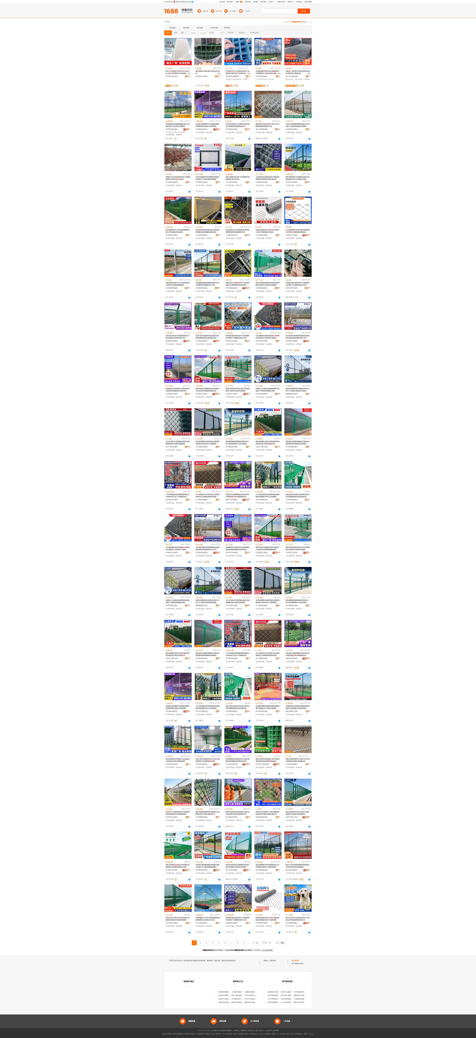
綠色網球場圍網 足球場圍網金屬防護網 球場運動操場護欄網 (238, 125)
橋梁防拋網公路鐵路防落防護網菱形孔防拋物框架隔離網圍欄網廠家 (207, 390)
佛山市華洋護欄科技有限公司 (232, 870)
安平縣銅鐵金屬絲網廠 (292, 923)
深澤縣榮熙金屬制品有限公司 (232, 923)
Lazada (311, 1034)
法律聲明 (236, 1030)
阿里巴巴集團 (166, 1034)
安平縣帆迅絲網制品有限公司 (202, 182)
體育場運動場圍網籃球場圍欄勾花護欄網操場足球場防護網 (207, 813)
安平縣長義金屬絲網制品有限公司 (262, 394)
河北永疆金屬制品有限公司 (202, 764)
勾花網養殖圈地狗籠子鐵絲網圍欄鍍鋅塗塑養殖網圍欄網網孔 (297, 231)
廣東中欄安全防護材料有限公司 (292, 711)
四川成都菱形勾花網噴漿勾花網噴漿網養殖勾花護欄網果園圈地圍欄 (207, 496)
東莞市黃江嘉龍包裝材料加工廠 (291, 995)
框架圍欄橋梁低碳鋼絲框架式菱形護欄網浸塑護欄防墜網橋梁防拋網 (237, 760)
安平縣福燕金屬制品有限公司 (262, 923)
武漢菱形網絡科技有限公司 (253, 992)
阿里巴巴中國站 (189, 1034)
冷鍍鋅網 (246, 79)
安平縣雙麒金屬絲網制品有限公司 (202, 817)
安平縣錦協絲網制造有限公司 (262, 182)
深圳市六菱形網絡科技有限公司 (254, 999)
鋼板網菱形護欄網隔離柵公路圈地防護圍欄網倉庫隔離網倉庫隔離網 (297, 443)
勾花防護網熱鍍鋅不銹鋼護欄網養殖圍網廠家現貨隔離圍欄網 (177, 813)
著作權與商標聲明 (226, 1030)
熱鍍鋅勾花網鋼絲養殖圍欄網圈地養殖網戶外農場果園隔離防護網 (267, 390)
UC (278, 1034)
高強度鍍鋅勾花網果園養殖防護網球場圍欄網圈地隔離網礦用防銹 (237, 231)
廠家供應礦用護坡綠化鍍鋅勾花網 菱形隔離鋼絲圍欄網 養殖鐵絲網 (298, 760)
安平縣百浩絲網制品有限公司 (172, 394)
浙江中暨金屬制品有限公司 (202, 923)
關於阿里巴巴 (259, 1030)
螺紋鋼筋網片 (299, 79)
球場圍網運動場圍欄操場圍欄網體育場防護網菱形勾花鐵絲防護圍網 (267, 707)
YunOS (260, 1034)
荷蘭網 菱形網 (274, 961)
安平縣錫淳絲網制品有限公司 (202, 870)
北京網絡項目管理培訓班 (302, 992)
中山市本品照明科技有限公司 (290, 1002)
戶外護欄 (259, 79)
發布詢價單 (295, 961)
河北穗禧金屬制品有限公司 (232, 235)
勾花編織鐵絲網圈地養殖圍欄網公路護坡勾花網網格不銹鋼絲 (267, 337)
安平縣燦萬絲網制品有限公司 (262, 817)
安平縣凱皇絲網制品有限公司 (172, 235)
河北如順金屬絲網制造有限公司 (232, 288)
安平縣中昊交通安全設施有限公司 (172, 870)
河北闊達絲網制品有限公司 (262, 288)
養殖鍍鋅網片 (237, 79)
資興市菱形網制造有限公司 (240, 995)
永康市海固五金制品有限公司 (292, 817)
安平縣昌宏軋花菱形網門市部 (241, 999)
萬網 (273, 1034)
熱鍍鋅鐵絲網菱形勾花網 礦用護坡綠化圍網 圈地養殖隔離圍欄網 (178, 284)
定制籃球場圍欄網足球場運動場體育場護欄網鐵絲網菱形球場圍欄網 (207, 125)
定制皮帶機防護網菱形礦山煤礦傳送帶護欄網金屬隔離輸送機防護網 (207, 231)
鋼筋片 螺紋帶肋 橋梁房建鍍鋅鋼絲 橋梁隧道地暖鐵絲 (298, 72)
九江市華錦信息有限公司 (276, 999)
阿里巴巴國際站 (177, 1034)
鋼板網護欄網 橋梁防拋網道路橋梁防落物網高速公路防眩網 (268, 443)
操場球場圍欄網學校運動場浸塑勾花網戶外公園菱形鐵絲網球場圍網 (297, 390)
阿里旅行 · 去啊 (231, 1034)
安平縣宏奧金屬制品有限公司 (172, 500)
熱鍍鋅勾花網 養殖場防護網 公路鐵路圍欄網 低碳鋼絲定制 (178, 178)
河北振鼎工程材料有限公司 (232, 394)
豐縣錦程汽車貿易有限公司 (303, 995)
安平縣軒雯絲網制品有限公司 (262, 711)
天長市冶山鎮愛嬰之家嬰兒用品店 (292, 992)
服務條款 (243, 1030)
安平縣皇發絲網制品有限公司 (172, 76)
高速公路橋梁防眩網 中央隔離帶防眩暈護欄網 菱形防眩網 (238, 178)
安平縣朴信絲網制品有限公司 (232, 341)
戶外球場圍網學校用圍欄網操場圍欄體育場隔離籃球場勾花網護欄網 (267, 496)
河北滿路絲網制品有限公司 (202, 447)
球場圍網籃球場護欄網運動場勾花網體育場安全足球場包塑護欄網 (177, 125)
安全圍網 (169, 132)
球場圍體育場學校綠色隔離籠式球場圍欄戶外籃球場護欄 (267, 72)
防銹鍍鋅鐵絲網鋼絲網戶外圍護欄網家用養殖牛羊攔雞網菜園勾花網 (297, 284)
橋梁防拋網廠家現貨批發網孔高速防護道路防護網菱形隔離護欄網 (297, 813)
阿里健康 (298, 1034)
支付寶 (282, 1034)
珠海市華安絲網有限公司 (292, 288)
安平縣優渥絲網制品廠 (232, 447)
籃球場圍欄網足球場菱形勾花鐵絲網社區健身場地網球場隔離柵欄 (177, 760)
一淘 (223, 1034)
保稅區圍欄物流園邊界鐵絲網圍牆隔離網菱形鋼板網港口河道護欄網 (207, 443)
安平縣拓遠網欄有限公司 (292, 764)
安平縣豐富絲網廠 (172, 288)
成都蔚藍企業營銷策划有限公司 (278, 992)
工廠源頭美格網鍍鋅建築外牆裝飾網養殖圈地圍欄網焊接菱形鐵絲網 (267, 178)
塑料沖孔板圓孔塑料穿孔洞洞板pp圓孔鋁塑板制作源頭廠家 (177, 72)
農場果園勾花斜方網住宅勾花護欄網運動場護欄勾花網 (267, 125)
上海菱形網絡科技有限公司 (240, 992)
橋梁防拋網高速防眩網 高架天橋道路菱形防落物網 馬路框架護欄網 (238, 390)
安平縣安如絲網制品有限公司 (172, 817)
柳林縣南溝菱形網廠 (225, 992)
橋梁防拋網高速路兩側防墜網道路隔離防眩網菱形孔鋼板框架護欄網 (267, 284)
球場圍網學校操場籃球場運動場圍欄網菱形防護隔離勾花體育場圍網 (297, 707)
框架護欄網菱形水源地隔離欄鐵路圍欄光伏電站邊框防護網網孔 (177, 231)
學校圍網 (265, 79)
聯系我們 (269, 1030)
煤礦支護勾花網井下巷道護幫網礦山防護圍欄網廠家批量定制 (237, 284)
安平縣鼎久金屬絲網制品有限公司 (202, 394)
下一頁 (255, 943)
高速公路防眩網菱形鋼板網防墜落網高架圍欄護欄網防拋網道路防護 (297, 496)
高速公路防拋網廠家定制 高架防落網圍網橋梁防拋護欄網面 (208, 760)
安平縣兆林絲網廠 (202, 76)
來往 (287, 1034)
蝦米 (246, 1034)
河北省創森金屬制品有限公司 (262, 235)
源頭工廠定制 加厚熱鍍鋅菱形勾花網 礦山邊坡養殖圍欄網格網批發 (298, 919)
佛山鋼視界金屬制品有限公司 (232, 817)
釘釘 (292, 1034)
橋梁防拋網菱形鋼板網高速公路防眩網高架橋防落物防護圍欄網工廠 (237, 813)
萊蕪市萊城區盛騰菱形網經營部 (228, 1002)
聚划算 (218, 1034)
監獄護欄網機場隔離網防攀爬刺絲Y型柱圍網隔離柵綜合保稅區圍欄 (237, 443)
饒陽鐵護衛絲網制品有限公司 (292, 394)
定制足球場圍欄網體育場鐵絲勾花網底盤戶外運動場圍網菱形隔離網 (297, 125)
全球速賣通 (200, 1034)
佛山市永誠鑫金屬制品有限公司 (292, 76)
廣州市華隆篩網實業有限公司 (262, 129)
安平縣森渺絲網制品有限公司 (172, 764)
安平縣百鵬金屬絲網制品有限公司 (292, 447)
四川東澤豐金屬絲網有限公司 (202, 500)
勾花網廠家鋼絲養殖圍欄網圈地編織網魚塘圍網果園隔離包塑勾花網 (297, 337)
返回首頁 (257, 950)
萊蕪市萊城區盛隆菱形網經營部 (241, 1002)
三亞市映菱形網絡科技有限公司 (254, 995)
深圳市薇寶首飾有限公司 (276, 995)
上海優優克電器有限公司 (302, 999)
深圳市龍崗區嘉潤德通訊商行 (290, 999)
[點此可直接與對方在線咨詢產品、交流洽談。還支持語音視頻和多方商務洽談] (249, 139)
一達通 (305, 1034)
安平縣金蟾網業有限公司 (202, 341)
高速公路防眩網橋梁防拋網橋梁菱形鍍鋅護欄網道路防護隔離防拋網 (207, 337)
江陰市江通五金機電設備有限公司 (262, 447)
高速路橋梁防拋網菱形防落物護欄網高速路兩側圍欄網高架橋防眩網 (177, 390)
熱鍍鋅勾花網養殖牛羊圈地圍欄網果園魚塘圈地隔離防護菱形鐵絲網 (267, 813)
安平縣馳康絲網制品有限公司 (262, 870)
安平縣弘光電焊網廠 (262, 764)
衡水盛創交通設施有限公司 (172, 341)
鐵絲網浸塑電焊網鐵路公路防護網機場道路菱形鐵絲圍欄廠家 (267, 760)
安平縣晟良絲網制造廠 (232, 129)
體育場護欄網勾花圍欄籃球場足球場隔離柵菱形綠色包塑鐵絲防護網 (297, 178)
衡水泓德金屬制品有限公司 (292, 870)
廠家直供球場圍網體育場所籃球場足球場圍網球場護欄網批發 (237, 496)
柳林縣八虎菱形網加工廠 (226, 999)
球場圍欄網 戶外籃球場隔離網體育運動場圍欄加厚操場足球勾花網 (208, 919)
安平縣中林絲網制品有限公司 (292, 182)
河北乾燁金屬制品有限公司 (292, 500)
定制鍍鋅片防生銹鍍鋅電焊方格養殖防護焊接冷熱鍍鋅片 (237, 72)
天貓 (212, 1034)
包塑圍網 (175, 132)
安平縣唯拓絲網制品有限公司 (292, 341)
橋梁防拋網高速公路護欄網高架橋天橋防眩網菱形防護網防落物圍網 (237, 866)
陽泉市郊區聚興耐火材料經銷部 (304, 1002)
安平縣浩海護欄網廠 (232, 76)
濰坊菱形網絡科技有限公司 (227, 995)
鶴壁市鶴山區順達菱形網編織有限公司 (257, 1002)
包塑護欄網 (182, 132)
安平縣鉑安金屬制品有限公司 (172, 182)
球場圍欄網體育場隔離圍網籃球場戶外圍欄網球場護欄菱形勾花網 (207, 284)
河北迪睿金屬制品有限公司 (202, 235)
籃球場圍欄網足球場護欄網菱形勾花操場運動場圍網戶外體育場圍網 (267, 866)
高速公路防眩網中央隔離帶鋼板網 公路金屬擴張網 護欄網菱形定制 (178, 337)
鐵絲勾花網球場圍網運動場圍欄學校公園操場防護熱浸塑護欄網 (297, 866)
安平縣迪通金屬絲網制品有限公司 (292, 129)
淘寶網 (207, 1034)
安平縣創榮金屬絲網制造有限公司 (202, 288)
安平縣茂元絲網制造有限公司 (292, 235)
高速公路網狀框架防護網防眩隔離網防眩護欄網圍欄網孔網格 (177, 866)
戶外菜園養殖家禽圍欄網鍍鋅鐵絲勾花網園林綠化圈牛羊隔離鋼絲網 (177, 496)
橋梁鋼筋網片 (290, 79)
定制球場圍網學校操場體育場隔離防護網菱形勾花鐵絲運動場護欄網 (207, 178)
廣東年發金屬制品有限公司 (232, 500)
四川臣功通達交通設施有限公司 (262, 500)
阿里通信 (268, 1034)
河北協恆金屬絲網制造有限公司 (232, 764)
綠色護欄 (271, 79)
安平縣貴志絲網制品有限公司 (262, 341)
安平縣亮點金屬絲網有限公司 (262, 76)
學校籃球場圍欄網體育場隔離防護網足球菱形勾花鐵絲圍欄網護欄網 (207, 866)
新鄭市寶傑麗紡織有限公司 (276, 1002)
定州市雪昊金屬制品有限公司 (172, 447)
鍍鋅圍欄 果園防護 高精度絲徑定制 (208, 72)
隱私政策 (251, 1030)
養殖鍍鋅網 (229, 79)
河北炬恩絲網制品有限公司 (232, 182)
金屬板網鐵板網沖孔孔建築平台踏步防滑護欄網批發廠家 (267, 231)
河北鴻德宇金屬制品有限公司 (172, 923)
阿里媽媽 (241, 1034)
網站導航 (276, 1030)
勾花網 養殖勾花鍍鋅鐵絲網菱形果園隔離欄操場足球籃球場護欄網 (178, 443)
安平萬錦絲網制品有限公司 (202, 129)
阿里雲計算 (253, 1034)
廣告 (189, 73)
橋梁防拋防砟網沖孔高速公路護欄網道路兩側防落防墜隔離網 (177, 919)
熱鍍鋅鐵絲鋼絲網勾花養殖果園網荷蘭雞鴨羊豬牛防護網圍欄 (267, 919)
